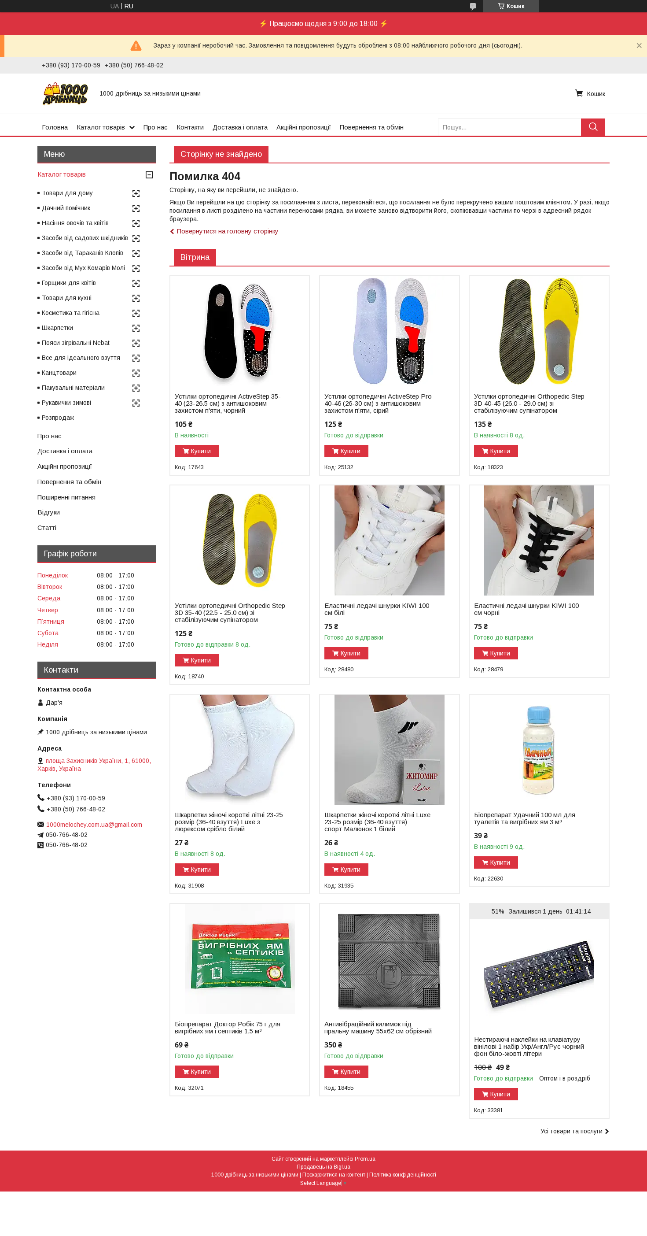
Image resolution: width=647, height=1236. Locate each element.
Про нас (155, 127)
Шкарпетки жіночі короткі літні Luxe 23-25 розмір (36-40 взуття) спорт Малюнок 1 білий (377, 822)
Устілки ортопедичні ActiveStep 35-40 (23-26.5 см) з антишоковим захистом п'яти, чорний (228, 403)
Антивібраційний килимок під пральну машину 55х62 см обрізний (378, 1028)
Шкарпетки (57, 327)
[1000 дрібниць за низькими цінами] (65, 93)
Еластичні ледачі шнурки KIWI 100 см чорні (526, 609)
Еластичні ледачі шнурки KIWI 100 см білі (376, 609)
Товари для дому (67, 192)
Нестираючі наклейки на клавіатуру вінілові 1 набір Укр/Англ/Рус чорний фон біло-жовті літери (529, 1046)
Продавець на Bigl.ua (323, 1167)
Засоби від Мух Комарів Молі (83, 267)
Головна (55, 127)
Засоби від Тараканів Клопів (82, 252)
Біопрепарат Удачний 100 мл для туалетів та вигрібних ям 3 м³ (524, 818)
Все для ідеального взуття (81, 357)
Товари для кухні (67, 297)
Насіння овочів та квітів (75, 222)
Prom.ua (365, 1159)
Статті (46, 527)
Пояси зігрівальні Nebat (76, 342)
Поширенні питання (66, 497)
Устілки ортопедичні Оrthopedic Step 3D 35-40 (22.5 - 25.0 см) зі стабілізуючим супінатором (230, 612)
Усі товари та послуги (571, 1131)
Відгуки (48, 512)
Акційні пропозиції (303, 127)
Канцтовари (59, 372)
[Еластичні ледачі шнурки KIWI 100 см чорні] (539, 540)
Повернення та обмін (372, 127)
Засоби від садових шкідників (85, 237)
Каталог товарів (101, 127)
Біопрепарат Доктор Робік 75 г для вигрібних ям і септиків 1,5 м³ (227, 1028)
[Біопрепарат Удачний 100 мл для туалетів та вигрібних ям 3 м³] (539, 750)
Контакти (190, 127)
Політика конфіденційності (402, 1175)
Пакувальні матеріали (73, 387)
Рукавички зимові (66, 402)
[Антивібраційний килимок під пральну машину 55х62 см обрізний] (389, 959)
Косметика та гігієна (70, 312)
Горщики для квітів (69, 282)
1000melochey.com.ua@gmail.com (94, 824)
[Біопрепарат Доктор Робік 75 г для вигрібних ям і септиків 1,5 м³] (239, 959)
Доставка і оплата (240, 127)
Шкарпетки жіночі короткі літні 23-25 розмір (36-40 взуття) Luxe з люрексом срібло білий (229, 822)
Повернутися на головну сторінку (228, 231)
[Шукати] (593, 127)
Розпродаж (58, 417)
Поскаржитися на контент (333, 1175)
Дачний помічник (66, 207)
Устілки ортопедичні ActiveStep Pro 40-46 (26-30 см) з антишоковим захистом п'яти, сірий (378, 403)
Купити (201, 451)
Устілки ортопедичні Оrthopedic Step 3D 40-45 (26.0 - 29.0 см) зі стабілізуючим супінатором (529, 403)
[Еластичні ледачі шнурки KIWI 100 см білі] (389, 540)
